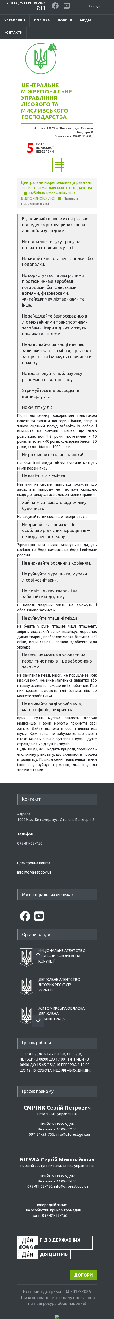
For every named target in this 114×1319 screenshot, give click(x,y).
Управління (15, 20)
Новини (65, 20)
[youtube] (68, 5)
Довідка (42, 20)
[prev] (38, 954)
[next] (38, 1021)
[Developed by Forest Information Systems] (57, 1316)
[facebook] (56, 5)
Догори (83, 1275)
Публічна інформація (47, 193)
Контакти (13, 32)
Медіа (85, 20)
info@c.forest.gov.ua (34, 872)
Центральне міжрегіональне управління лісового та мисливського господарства (46, 101)
